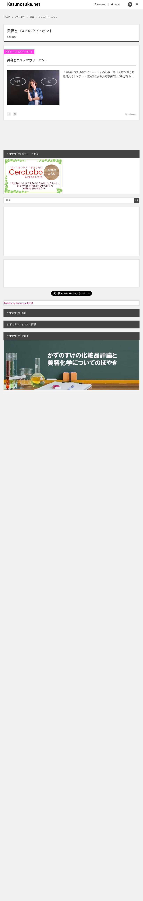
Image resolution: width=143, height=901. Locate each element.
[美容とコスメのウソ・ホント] (33, 88)
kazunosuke (130, 114)
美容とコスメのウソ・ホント (19, 52)
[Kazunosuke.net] (23, 4)
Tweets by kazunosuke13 (18, 302)
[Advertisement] (71, 231)
